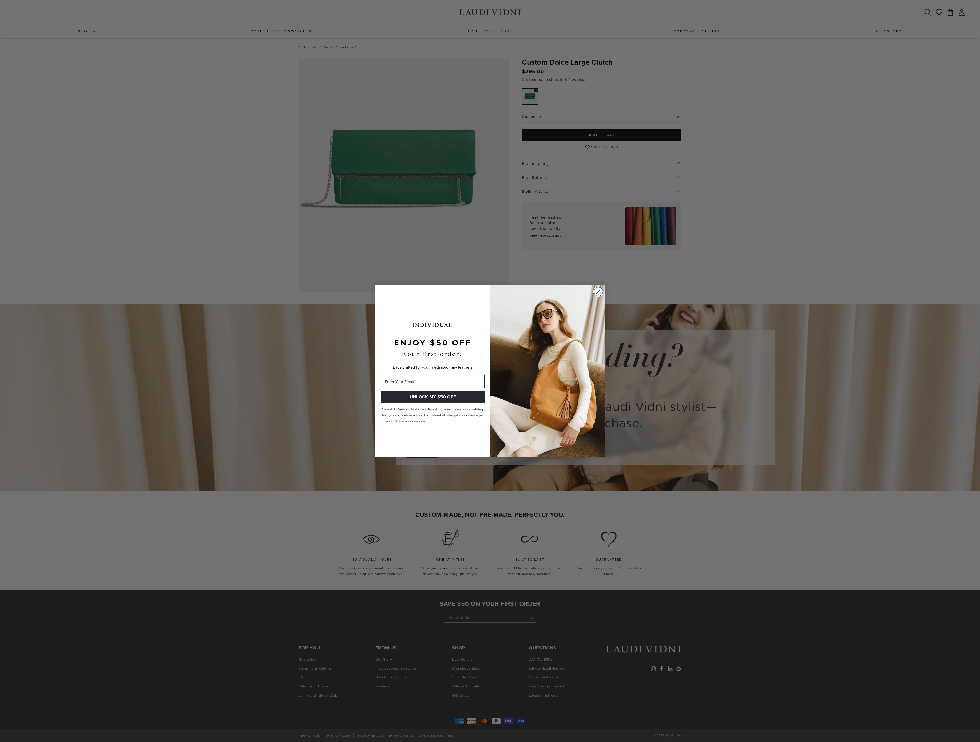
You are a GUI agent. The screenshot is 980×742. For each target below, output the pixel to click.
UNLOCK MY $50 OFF (433, 397)
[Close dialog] (598, 291)
